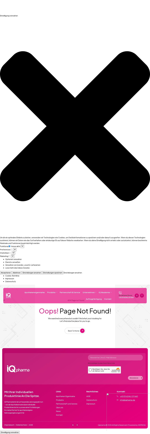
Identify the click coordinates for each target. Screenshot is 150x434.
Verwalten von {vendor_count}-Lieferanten (22, 265)
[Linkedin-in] (72, 425)
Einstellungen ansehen (32, 272)
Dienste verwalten (12, 262)
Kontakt (59, 415)
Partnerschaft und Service (66, 404)
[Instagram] (77, 425)
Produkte (60, 400)
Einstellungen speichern (52, 272)
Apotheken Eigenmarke (65, 396)
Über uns (59, 407)
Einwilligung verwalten (10, 432)
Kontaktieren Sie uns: (126, 295)
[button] (75, 126)
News (58, 411)
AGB (88, 396)
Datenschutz (10, 281)
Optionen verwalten (13, 259)
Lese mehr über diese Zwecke (17, 268)
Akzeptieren (6, 272)
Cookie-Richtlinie (12, 276)
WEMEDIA (142, 425)
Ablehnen (17, 272)
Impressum (9, 278)
